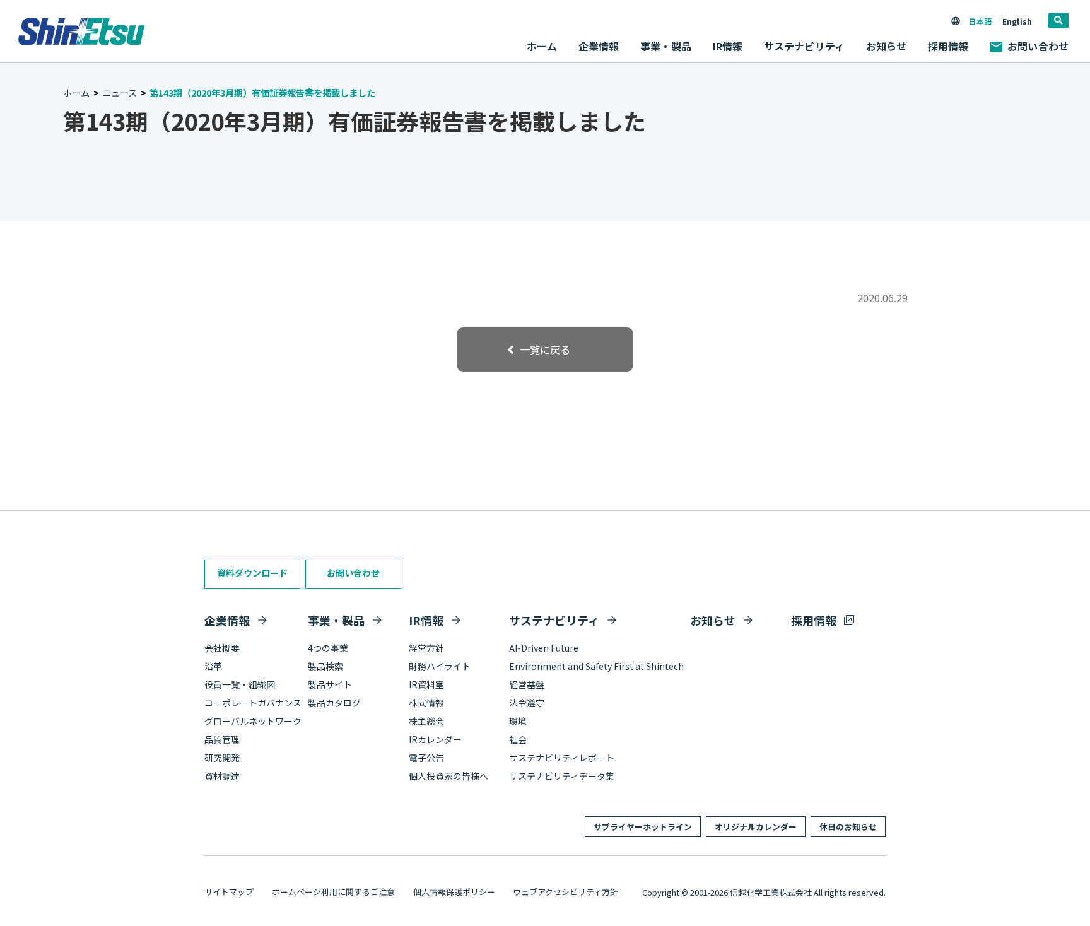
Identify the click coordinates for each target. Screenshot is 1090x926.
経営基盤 (526, 684)
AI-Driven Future (543, 648)
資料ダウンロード (252, 572)
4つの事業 (328, 648)
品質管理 (222, 739)
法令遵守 (526, 702)
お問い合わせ (1038, 46)
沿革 (213, 666)
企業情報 (227, 620)
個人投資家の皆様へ (448, 776)
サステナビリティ (554, 620)
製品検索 (325, 666)
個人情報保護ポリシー (454, 892)
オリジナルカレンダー (756, 827)
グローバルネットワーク (253, 721)
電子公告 (426, 757)
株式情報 (426, 702)
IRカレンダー (435, 739)
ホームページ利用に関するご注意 (333, 892)
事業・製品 (336, 620)
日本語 (979, 21)
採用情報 (948, 46)
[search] (1058, 20)
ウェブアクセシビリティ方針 (565, 892)
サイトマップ (229, 892)
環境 (518, 721)
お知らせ (886, 46)
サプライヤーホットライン (643, 827)
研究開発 (222, 757)
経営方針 (426, 648)
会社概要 (222, 648)
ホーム (542, 46)
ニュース (119, 92)
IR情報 (426, 620)
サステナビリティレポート (561, 757)
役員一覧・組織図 (239, 684)
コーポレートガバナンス (253, 702)
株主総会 (426, 721)
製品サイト (330, 684)
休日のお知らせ (848, 827)
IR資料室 (426, 684)
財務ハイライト (440, 666)
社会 (518, 739)
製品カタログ (334, 702)
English (1017, 21)
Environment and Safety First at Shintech (596, 666)
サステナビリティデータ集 (561, 776)
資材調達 (222, 776)
